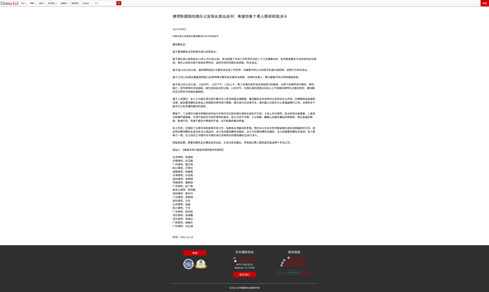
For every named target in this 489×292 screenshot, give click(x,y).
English (86, 3)
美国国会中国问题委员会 (295, 260)
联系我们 (75, 3)
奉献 (485, 3)
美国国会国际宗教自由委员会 (295, 262)
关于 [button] (23, 3)
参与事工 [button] (52, 3)
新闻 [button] (32, 3)
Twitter (295, 272)
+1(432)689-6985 (245, 261)
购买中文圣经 (295, 257)
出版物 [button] (63, 3)
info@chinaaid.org (246, 257)
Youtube (307, 272)
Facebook (282, 272)
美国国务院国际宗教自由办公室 (295, 265)
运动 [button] (41, 3)
